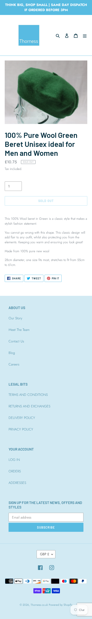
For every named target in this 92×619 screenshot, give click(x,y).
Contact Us (16, 341)
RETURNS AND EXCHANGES (29, 406)
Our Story (15, 318)
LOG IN (14, 459)
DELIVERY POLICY (22, 417)
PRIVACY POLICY (21, 429)
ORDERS (15, 471)
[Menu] (84, 35)
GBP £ (44, 554)
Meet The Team (19, 329)
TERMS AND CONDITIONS (28, 394)
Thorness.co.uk (39, 605)
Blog (12, 352)
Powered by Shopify (60, 605)
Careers (14, 364)
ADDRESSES (17, 482)
